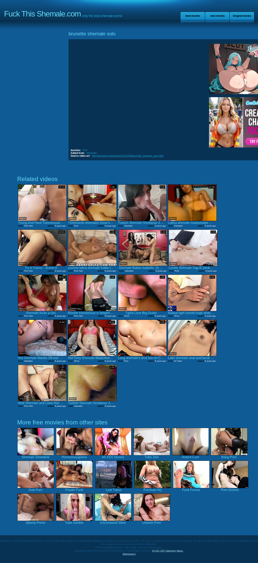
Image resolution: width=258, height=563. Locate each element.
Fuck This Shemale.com (42, 13)
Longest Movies (242, 15)
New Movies (217, 15)
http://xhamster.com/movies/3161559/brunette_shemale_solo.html (127, 155)
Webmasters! (129, 554)
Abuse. (180, 551)
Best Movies (192, 15)
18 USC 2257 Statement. (164, 551)
